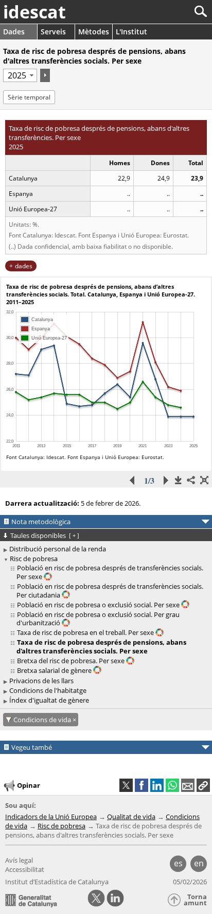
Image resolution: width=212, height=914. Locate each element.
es (178, 863)
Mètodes (93, 31)
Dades (14, 31)
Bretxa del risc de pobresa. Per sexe (71, 660)
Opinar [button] (28, 784)
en (199, 863)
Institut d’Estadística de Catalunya (57, 881)
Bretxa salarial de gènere (55, 670)
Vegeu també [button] (31, 747)
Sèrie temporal (29, 97)
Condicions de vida (43, 719)
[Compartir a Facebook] (141, 785)
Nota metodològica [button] (40, 521)
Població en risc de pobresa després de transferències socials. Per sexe (109, 572)
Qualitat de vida (131, 816)
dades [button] (23, 266)
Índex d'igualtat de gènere (49, 700)
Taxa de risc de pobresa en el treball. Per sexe (86, 632)
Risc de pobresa (34, 558)
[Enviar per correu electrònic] (188, 785)
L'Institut (131, 31)
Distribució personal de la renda (57, 548)
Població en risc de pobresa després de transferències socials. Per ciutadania (109, 591)
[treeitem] (107, 572)
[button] (203, 785)
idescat (34, 12)
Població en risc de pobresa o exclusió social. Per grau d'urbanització (98, 619)
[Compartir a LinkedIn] (157, 785)
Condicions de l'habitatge (47, 690)
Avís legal (19, 860)
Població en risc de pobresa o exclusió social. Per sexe (99, 604)
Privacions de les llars (41, 680)
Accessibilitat (24, 869)
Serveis (53, 31)
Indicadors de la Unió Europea (51, 816)
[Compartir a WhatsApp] (172, 785)
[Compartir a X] (126, 785)
